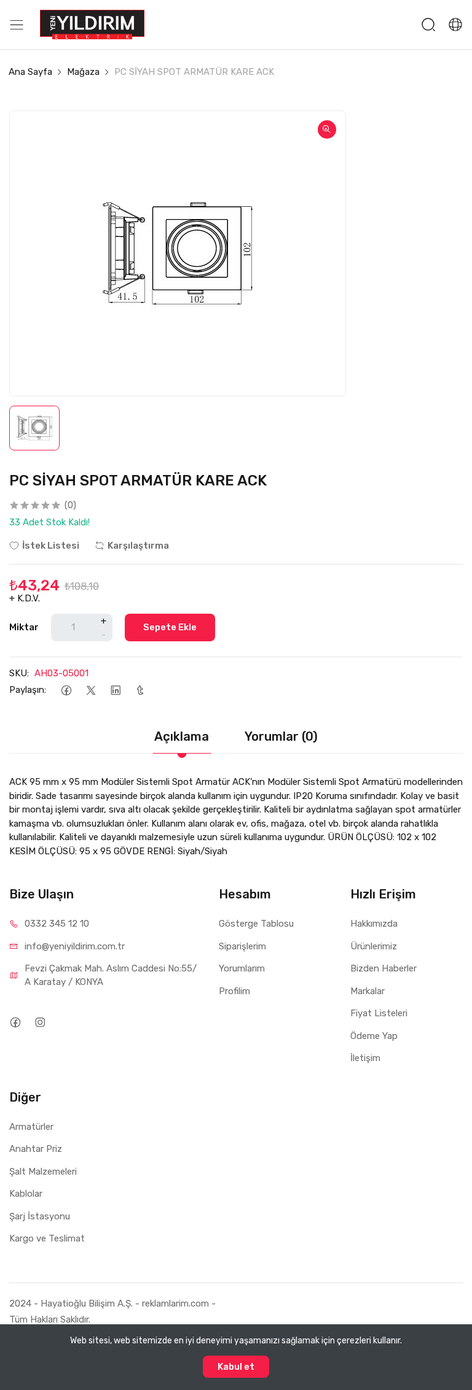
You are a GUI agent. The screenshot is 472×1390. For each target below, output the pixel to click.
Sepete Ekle (170, 627)
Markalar (367, 991)
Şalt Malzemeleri (43, 1171)
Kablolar (25, 1193)
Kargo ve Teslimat (47, 1238)
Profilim (234, 991)
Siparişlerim (242, 946)
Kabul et (236, 1366)
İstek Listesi (50, 545)
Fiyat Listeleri (378, 1013)
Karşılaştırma (138, 545)
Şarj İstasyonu (39, 1216)
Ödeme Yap (374, 1035)
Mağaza (83, 71)
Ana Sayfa (30, 71)
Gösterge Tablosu (256, 923)
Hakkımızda (374, 923)
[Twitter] (90, 690)
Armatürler (31, 1126)
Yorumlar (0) (281, 736)
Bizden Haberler (383, 968)
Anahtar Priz (35, 1148)
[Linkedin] (115, 690)
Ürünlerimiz (373, 946)
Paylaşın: (27, 689)
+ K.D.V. (24, 598)
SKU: (19, 673)
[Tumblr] (140, 690)
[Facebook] (66, 690)
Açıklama (181, 736)
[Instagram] (39, 1022)
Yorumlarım (242, 968)
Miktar (24, 627)
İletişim (365, 1058)
